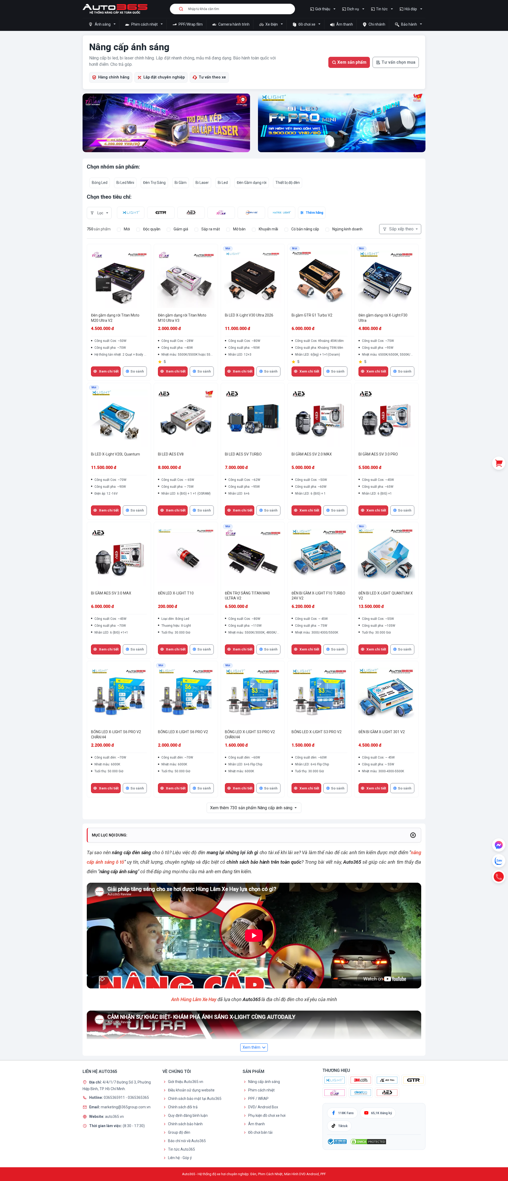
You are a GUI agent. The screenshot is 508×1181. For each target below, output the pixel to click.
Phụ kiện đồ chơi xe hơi (266, 1115)
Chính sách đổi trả (183, 1107)
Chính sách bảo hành (185, 1124)
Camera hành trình (233, 24)
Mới (127, 229)
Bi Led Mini (125, 182)
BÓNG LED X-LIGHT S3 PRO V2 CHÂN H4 (250, 734)
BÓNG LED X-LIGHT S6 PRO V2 (183, 732)
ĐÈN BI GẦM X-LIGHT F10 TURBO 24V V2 (318, 596)
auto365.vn (114, 1116)
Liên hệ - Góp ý (180, 1158)
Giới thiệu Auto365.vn (185, 1082)
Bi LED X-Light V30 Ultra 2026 (249, 315)
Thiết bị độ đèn (287, 182)
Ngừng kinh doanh (347, 229)
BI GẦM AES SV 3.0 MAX (111, 593)
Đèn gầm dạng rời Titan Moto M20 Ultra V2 (115, 318)
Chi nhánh (376, 24)
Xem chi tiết (109, 371)
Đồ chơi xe (307, 24)
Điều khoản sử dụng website (191, 1090)
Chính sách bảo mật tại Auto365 (194, 1098)
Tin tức (382, 9)
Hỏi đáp (411, 9)
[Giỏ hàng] (498, 463)
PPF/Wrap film (190, 24)
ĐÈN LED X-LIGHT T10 (176, 593)
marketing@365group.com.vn (126, 1107)
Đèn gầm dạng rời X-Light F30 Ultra (383, 318)
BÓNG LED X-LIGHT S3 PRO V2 (317, 732)
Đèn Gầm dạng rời (251, 182)
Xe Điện (272, 24)
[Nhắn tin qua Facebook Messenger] (498, 845)
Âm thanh (344, 24)
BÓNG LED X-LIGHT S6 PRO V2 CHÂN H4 (116, 734)
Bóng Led (99, 182)
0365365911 (115, 1097)
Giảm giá (181, 229)
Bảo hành (409, 24)
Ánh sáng (102, 24)
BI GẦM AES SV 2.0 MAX (312, 454)
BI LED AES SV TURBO (243, 454)
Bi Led (223, 182)
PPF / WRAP (258, 1098)
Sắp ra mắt (210, 229)
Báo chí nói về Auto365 (187, 1141)
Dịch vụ (353, 9)
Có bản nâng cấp (305, 229)
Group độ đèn (179, 1132)
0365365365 (138, 1097)
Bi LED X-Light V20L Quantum (115, 454)
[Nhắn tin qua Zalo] (498, 860)
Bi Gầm (181, 182)
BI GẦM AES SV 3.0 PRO (378, 454)
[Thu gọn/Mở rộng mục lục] (413, 835)
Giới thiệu (322, 9)
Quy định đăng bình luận (188, 1115)
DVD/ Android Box (263, 1107)
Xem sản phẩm (351, 62)
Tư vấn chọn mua (398, 62)
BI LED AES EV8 (171, 454)
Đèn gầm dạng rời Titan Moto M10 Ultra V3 (182, 318)
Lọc (100, 213)
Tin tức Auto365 (181, 1149)
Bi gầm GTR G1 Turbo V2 (312, 315)
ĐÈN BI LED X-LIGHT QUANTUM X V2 (386, 596)
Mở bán (239, 229)
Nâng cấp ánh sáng (264, 1082)
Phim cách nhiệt (144, 24)
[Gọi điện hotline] (498, 876)
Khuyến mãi (268, 229)
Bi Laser (202, 182)
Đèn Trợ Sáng (154, 182)
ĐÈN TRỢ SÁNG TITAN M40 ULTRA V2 (247, 596)
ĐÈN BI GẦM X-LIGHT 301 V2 (382, 732)
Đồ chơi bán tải (260, 1132)
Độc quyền (151, 229)
